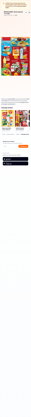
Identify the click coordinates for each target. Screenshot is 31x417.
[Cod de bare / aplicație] (26, 12)
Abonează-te (24, 146)
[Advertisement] (15, 26)
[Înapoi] (2, 12)
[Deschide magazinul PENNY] (29, 12)
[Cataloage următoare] (27, 121)
